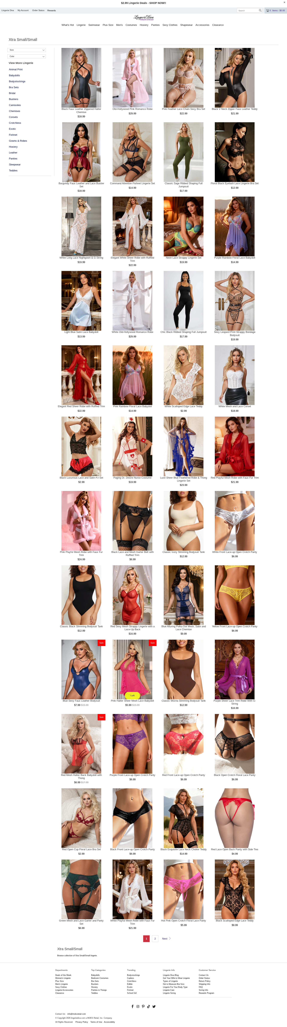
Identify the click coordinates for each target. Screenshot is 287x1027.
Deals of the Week (63, 975)
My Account (23, 10)
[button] (67, 25)
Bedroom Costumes (99, 978)
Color (12, 56)
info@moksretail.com (76, 1014)
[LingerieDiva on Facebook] (132, 1007)
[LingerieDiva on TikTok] (148, 1007)
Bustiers (13, 99)
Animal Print (16, 69)
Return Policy (204, 981)
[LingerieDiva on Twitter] (154, 1007)
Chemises (14, 111)
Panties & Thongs (99, 990)
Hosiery (13, 146)
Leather (13, 152)
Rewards (51, 10)
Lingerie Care (168, 990)
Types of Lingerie (170, 981)
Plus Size (59, 981)
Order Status (38, 10)
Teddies (13, 170)
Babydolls (14, 75)
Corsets (13, 117)
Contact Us (204, 975)
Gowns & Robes (18, 140)
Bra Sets (14, 87)
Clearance (59, 993)
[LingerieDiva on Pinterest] (143, 1007)
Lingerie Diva (7, 10)
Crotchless (15, 123)
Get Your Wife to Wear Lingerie (176, 978)
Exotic (12, 128)
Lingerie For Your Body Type (175, 987)
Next (165, 938)
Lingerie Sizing (169, 993)
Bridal (12, 93)
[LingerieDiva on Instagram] (138, 1007)
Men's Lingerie (61, 984)
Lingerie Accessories (64, 990)
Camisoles (15, 105)
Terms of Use (96, 1022)
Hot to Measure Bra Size (173, 984)
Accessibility (109, 1022)
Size (12, 50)
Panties (13, 158)
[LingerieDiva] (143, 18)
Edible (129, 984)
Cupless (130, 978)
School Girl (132, 993)
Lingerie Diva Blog (171, 975)
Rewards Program (206, 993)
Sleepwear (15, 164)
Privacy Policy (81, 1022)
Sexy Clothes (61, 987)
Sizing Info (203, 990)
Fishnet (13, 134)
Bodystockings (17, 81)
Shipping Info (204, 984)
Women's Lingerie (63, 978)
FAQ (201, 987)
